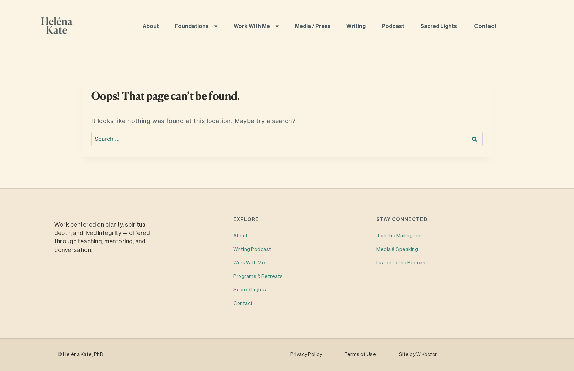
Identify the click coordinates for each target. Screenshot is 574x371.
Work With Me (252, 26)
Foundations (192, 26)
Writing (356, 26)
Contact (486, 26)
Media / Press (313, 26)
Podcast (393, 26)
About (151, 26)
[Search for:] (287, 139)
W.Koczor (426, 354)
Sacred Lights (439, 26)
